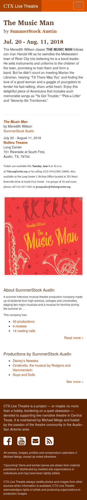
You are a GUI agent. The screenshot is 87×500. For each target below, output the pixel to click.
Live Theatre (20, 6)
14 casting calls (24, 330)
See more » (75, 381)
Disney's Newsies (25, 360)
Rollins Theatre (15, 142)
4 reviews (20, 326)
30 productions (24, 321)
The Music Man (15, 121)
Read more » (74, 337)
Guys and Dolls (24, 374)
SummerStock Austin (33, 31)
